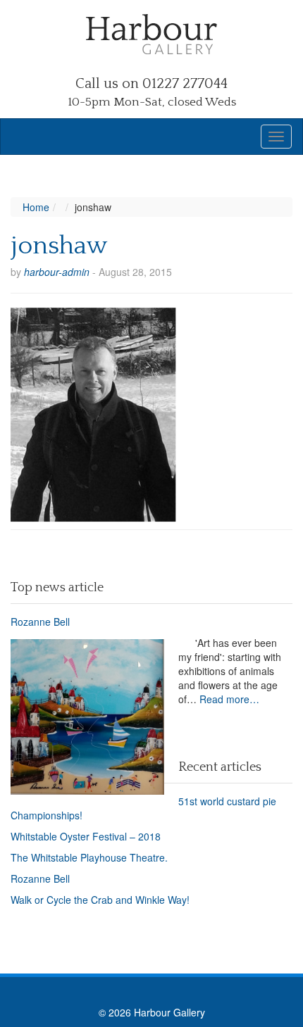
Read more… (229, 699)
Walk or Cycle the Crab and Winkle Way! (100, 900)
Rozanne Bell (40, 622)
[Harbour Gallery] (151, 32)
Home (36, 207)
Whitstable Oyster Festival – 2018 (86, 836)
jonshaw (59, 246)
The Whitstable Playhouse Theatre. (89, 857)
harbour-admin (56, 272)
